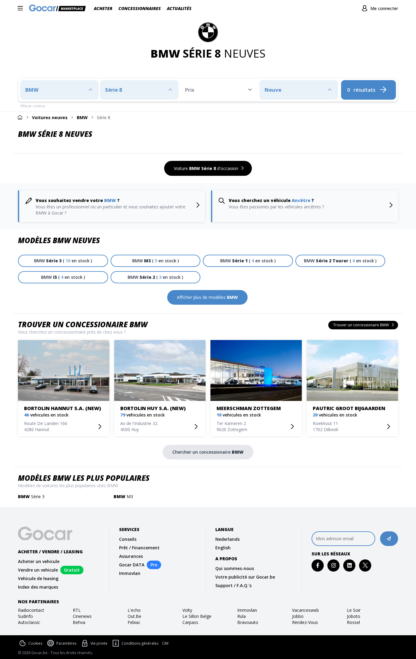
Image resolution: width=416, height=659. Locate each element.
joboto (353, 616)
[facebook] (317, 565)
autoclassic (29, 622)
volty (187, 610)
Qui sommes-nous (234, 568)
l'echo (134, 610)
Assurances (131, 556)
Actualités (179, 8)
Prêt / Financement (139, 548)
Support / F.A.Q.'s (233, 585)
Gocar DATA (131, 565)
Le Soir (354, 610)
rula (241, 616)
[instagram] (333, 565)
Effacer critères (32, 106)
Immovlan (129, 573)
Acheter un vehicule (38, 561)
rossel (353, 622)
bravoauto (247, 622)
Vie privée (99, 643)
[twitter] (365, 565)
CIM (165, 643)
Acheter (103, 8)
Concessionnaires (139, 8)
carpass (190, 622)
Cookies (35, 643)
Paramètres (66, 643)
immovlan (247, 610)
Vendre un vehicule (38, 570)
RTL (77, 610)
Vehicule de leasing (38, 578)
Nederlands (227, 539)
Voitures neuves (50, 117)
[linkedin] (349, 565)
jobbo (298, 616)
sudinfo (25, 616)
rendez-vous (305, 622)
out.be (134, 616)
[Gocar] (59, 8)
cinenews (82, 616)
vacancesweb (305, 610)
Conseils (127, 539)
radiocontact (31, 610)
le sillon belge (196, 616)
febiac (134, 622)
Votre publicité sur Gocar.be (245, 577)
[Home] (20, 117)
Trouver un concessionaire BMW (82, 324)
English (223, 548)
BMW (82, 117)
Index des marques (38, 587)
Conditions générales (140, 643)
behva (79, 622)
